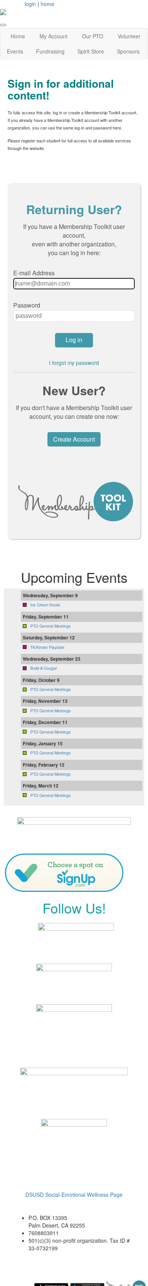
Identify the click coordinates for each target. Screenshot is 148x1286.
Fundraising (50, 51)
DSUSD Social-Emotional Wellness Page (74, 1194)
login (30, 4)
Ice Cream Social (45, 604)
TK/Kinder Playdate (47, 647)
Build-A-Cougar (43, 668)
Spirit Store (90, 51)
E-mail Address (34, 272)
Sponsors (128, 51)
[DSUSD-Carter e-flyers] (74, 1085)
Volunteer (129, 36)
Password (26, 305)
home (47, 4)
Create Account (74, 439)
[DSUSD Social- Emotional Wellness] (74, 1152)
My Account (53, 36)
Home (18, 36)
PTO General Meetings (50, 626)
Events (15, 51)
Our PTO (92, 36)
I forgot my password (74, 362)
